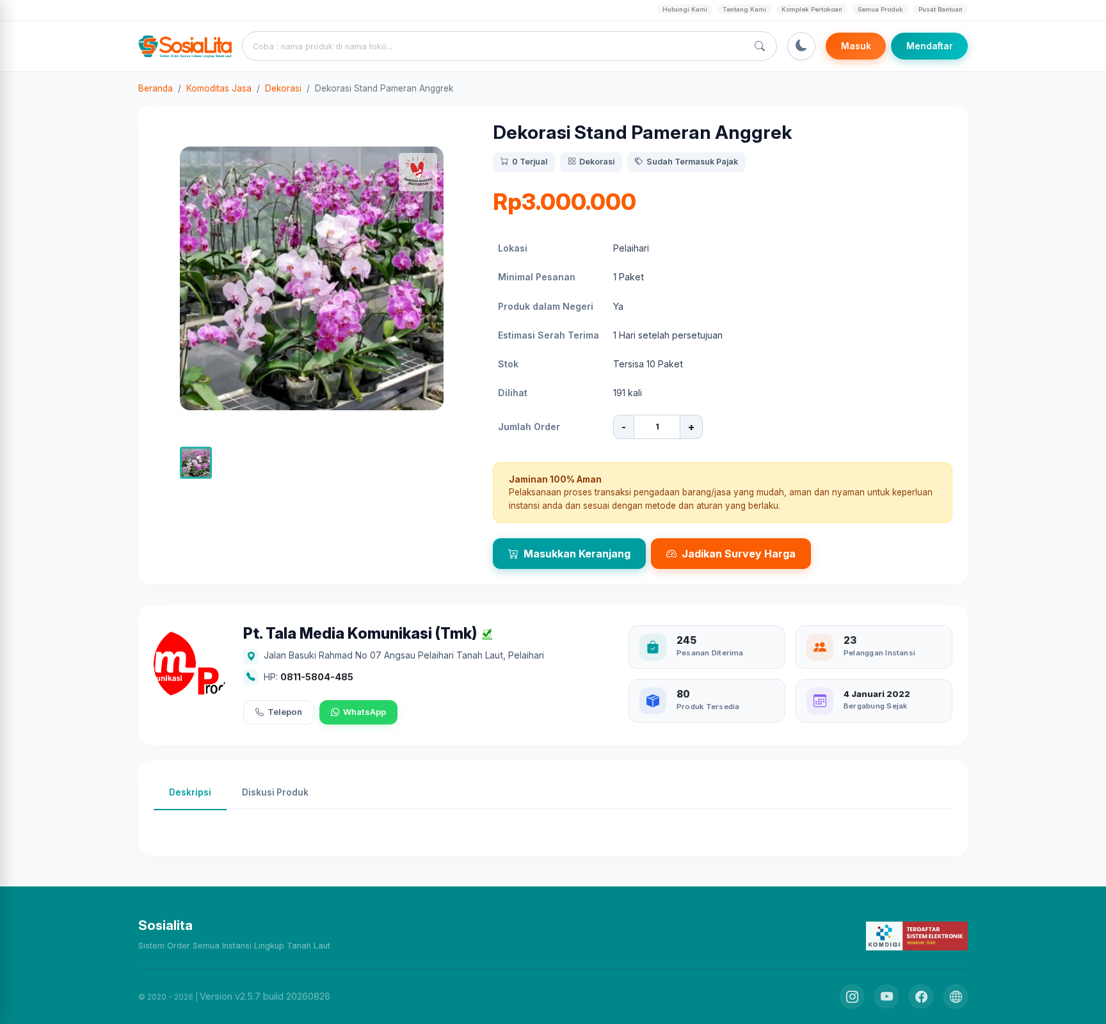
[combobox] (497, 46)
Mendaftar (929, 46)
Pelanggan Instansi (879, 652)
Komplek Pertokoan (811, 9)
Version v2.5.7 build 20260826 (265, 996)
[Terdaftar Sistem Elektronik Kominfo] (917, 935)
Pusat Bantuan (940, 9)
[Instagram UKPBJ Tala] (852, 996)
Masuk (856, 46)
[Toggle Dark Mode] (801, 46)
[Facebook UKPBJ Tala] (921, 996)
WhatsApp (364, 712)
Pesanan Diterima (710, 652)
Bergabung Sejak (875, 705)
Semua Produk (880, 9)
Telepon (285, 712)
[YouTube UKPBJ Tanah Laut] (886, 996)
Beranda (155, 88)
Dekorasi (283, 88)
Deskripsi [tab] (190, 792)
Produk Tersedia (708, 706)
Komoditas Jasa (219, 88)
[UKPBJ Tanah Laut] (955, 996)
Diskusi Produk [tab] (275, 792)
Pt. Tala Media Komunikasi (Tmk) (360, 634)
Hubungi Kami (684, 9)
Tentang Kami (744, 9)
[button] (196, 463)
